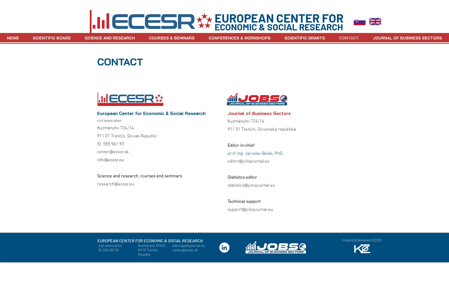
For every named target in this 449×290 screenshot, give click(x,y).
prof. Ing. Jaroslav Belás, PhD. (255, 153)
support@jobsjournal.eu (250, 209)
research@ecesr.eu (115, 184)
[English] (375, 21)
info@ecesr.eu (110, 160)
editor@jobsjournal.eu (248, 161)
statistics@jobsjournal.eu (251, 185)
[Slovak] (359, 21)
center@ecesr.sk (113, 152)
